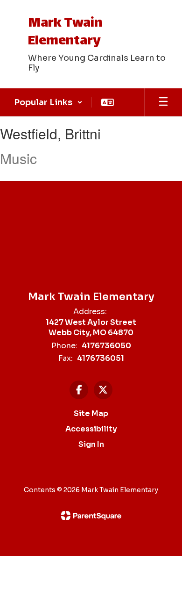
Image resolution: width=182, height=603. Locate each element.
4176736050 (106, 346)
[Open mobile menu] (163, 102)
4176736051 (100, 358)
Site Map (91, 413)
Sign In (91, 444)
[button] (48, 102)
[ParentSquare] (91, 516)
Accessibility (91, 429)
